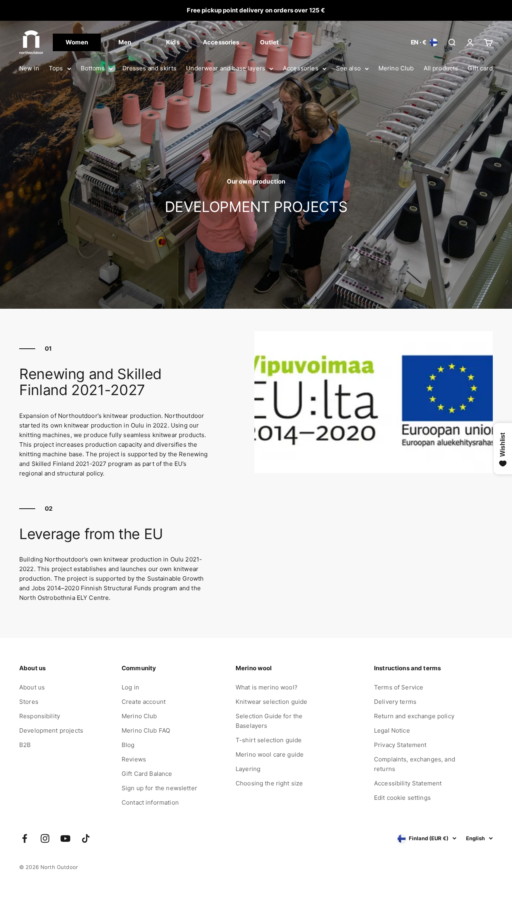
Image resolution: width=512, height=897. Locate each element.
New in (29, 68)
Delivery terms (395, 701)
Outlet (269, 42)
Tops (56, 68)
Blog (128, 745)
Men (124, 42)
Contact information (150, 802)
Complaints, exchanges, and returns (414, 764)
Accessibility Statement (408, 783)
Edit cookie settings (402, 797)
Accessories (300, 68)
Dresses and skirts (149, 68)
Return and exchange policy (414, 716)
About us (32, 687)
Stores (28, 701)
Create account (144, 701)
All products (441, 68)
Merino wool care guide (270, 754)
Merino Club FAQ (146, 730)
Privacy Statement (400, 745)
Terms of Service (398, 687)
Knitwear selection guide (272, 701)
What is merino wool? (267, 687)
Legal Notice (392, 730)
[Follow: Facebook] (24, 838)
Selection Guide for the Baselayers (269, 720)
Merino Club (396, 68)
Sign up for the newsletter (159, 788)
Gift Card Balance (147, 773)
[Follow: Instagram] (45, 838)
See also (348, 68)
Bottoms (93, 68)
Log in (130, 687)
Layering (248, 769)
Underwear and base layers (225, 68)
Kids (173, 42)
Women (77, 42)
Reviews (134, 759)
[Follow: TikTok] (85, 838)
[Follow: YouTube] (65, 838)
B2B (25, 745)
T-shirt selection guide (269, 740)
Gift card (480, 68)
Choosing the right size (269, 783)
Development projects (51, 730)
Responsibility (39, 716)
